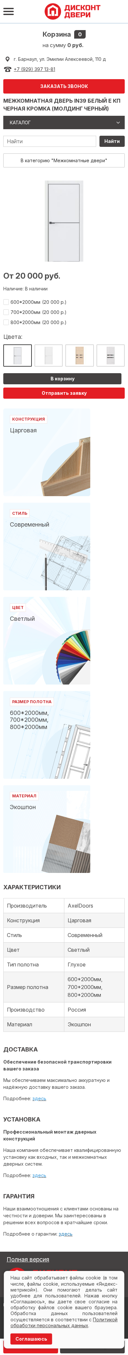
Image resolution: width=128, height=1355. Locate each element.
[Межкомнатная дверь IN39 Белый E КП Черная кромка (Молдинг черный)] (17, 355)
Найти (112, 141)
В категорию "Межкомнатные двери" (64, 160)
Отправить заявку (64, 393)
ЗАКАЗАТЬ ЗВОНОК (64, 86)
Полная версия (28, 1259)
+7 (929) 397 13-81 (34, 69)
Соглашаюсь (31, 1339)
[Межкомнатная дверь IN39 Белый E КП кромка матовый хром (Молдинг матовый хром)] (48, 355)
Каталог (20, 122)
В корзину (63, 378)
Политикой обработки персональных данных (64, 1322)
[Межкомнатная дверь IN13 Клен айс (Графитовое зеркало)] (110, 355)
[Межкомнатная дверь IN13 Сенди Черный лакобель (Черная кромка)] (79, 355)
